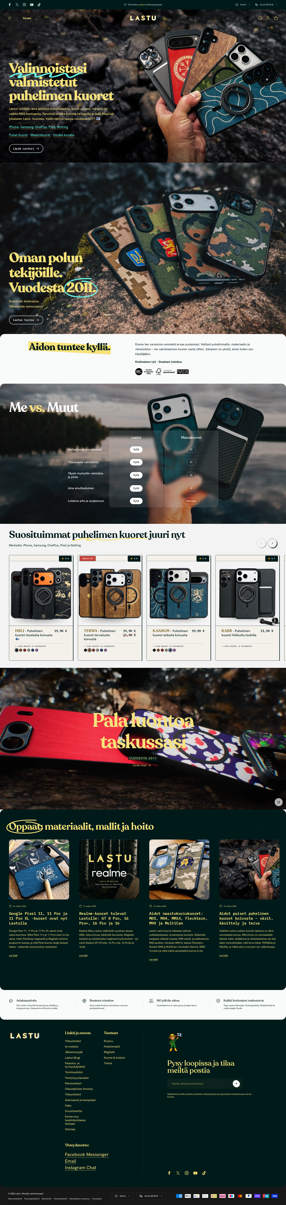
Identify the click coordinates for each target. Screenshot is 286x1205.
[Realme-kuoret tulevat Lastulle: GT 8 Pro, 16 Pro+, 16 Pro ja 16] (109, 870)
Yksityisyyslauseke (77, 1078)
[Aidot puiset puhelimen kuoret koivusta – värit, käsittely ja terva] (249, 870)
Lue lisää (13, 955)
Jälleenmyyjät (74, 1052)
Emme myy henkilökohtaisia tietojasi (75, 1120)
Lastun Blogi (72, 1058)
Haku (68, 1105)
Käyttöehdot (47, 1199)
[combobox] (243, 4)
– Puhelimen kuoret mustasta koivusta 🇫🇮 (33, 635)
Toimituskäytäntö (60, 1199)
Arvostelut (71, 1046)
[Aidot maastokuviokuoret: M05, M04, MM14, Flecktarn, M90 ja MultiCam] (179, 870)
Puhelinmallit (112, 1046)
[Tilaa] (236, 1083)
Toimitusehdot (74, 1072)
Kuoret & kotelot (114, 1058)
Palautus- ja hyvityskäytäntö (75, 1065)
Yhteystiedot (73, 1041)
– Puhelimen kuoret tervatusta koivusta (100, 635)
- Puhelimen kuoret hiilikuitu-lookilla (239, 633)
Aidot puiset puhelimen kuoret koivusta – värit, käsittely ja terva (246, 918)
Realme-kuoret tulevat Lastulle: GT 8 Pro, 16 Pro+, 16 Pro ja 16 (103, 918)
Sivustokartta (73, 1111)
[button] (279, 802)
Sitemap (70, 1129)
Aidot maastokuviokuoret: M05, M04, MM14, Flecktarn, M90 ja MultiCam (178, 918)
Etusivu (108, 1041)
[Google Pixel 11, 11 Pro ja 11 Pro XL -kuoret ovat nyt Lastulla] (39, 870)
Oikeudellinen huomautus (79, 1199)
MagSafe (109, 1052)
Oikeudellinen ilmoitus (79, 1089)
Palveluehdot (73, 1083)
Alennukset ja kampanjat (80, 1100)
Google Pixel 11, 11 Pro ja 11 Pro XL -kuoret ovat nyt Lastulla (38, 918)
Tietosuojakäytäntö (32, 1199)
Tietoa (108, 1063)
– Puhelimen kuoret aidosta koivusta (170, 633)
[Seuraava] (272, 543)
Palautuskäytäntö (15, 1199)
